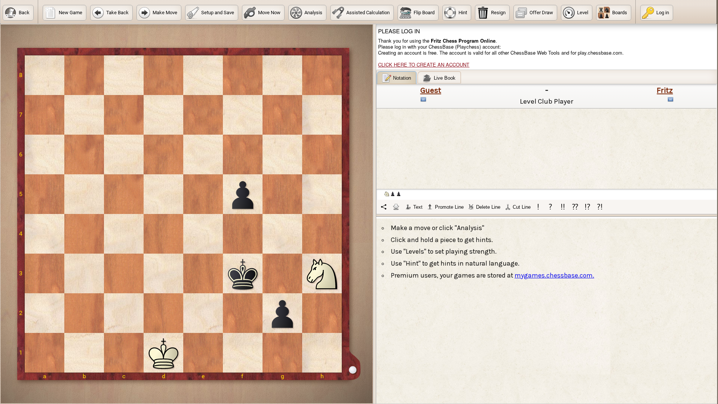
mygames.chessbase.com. (554, 275)
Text (418, 207)
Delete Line (488, 207)
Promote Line (449, 207)
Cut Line (522, 207)
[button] (18, 13)
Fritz (665, 90)
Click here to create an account (423, 64)
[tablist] (547, 142)
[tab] (397, 77)
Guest (430, 90)
